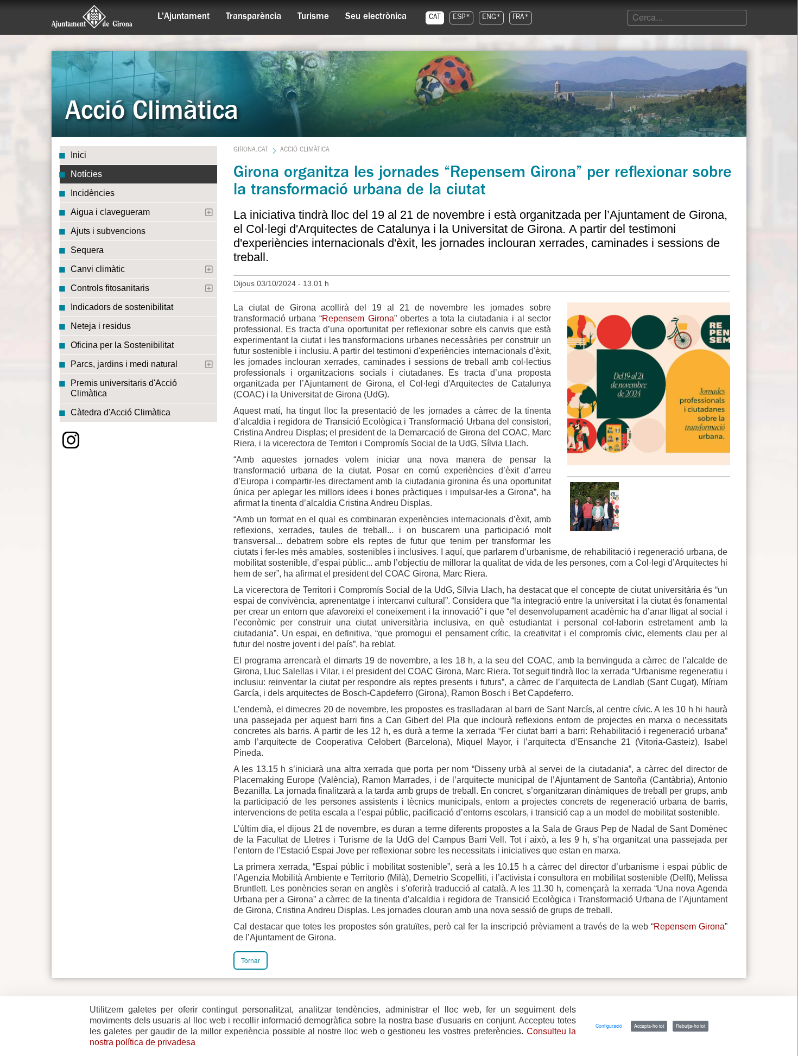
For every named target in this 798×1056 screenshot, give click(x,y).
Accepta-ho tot (649, 1025)
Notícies (86, 174)
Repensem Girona (358, 318)
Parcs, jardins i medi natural (124, 364)
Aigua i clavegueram (110, 212)
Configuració (609, 1025)
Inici (78, 155)
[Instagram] (71, 440)
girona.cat (250, 150)
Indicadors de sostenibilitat (122, 307)
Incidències (93, 193)
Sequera (87, 250)
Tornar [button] (250, 960)
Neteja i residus (101, 326)
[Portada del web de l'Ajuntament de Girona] (92, 17)
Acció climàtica (305, 150)
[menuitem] (183, 14)
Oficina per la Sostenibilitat (122, 345)
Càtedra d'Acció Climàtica (120, 412)
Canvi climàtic (98, 269)
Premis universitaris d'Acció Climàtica (124, 388)
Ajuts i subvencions (108, 231)
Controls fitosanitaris (110, 288)
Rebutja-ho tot (690, 1025)
